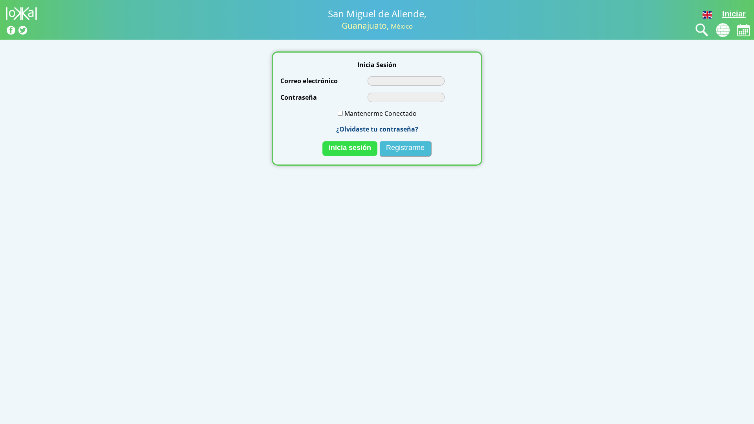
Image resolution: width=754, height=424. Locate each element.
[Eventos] (743, 30)
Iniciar (734, 13)
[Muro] (723, 30)
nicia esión (350, 148)
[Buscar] (702, 30)
